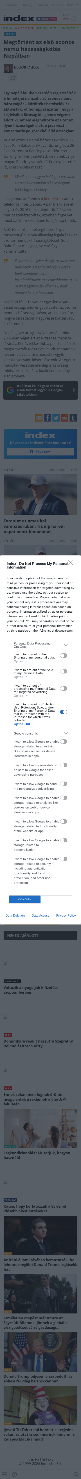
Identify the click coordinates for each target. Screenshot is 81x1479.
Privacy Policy (66, 915)
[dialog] (40, 739)
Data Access (40, 915)
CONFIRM (25, 899)
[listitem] (40, 645)
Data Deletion (15, 915)
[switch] (63, 655)
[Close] (72, 564)
